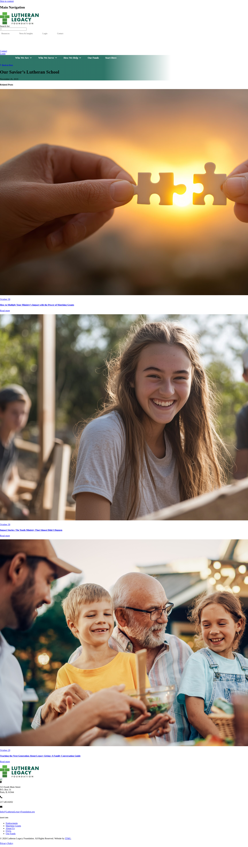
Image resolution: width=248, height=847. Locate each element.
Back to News (7, 65)
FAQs (8, 831)
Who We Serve (46, 57)
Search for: (5, 26)
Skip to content (7, 1)
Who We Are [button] (70, 47)
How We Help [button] (112, 47)
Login (44, 33)
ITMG (68, 838)
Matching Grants (13, 826)
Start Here (179, 47)
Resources (5, 33)
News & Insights (26, 33)
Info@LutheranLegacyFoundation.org (17, 812)
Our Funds (131, 47)
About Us (10, 828)
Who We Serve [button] (91, 47)
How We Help (71, 57)
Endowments (12, 823)
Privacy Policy (6, 843)
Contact (60, 33)
